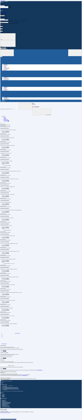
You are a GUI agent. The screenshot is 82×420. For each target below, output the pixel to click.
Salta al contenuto (2, 0)
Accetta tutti (13, 371)
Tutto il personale (6, 120)
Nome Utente (10, 6)
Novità (33, 103)
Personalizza (2, 371)
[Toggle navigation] (7, 52)
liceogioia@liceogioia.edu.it (11, 388)
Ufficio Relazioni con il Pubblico (6, 402)
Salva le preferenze (7, 379)
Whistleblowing (4, 404)
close (1, 56)
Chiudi (1, 26)
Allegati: (3, 228)
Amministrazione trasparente (6, 406)
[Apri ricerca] (75, 52)
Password (9, 7)
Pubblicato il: (4, 131)
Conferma (4, 358)
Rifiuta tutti (7, 371)
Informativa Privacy (4, 401)
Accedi (1, 2)
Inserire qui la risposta (11, 365)
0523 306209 (5, 386)
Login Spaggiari (22, 21)
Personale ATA (6, 119)
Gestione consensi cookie (5, 405)
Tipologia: (3, 132)
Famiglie (5, 118)
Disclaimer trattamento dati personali (5, 412)
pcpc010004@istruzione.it (11, 387)
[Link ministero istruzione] (4, 1)
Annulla (2, 358)
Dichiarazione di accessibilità (6, 403)
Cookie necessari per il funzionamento (5, 377)
